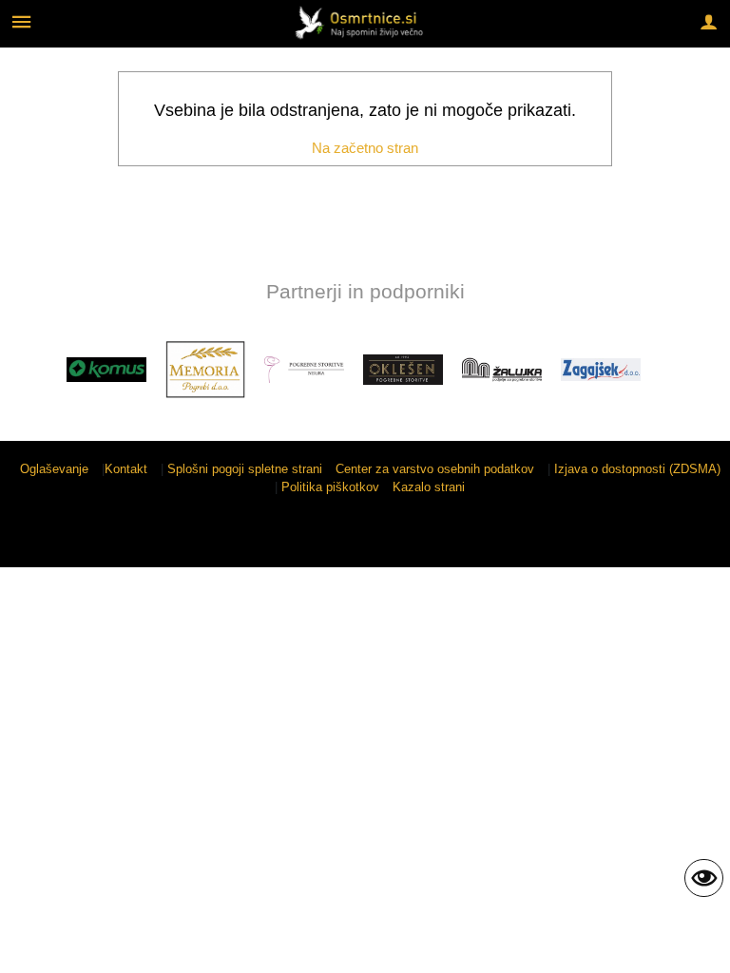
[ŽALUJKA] (501, 369)
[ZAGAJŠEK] (600, 369)
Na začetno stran (365, 148)
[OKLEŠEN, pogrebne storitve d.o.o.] (403, 369)
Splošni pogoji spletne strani (244, 469)
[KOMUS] (106, 369)
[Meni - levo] (21, 21)
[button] (31, 373)
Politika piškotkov (330, 487)
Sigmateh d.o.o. (667, 541)
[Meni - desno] (708, 21)
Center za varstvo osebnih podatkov (435, 469)
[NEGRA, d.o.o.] (304, 369)
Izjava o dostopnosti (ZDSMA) (637, 469)
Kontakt (126, 469)
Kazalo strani (429, 487)
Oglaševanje (54, 469)
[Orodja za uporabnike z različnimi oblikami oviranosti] (704, 878)
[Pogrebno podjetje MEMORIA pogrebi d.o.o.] (205, 369)
